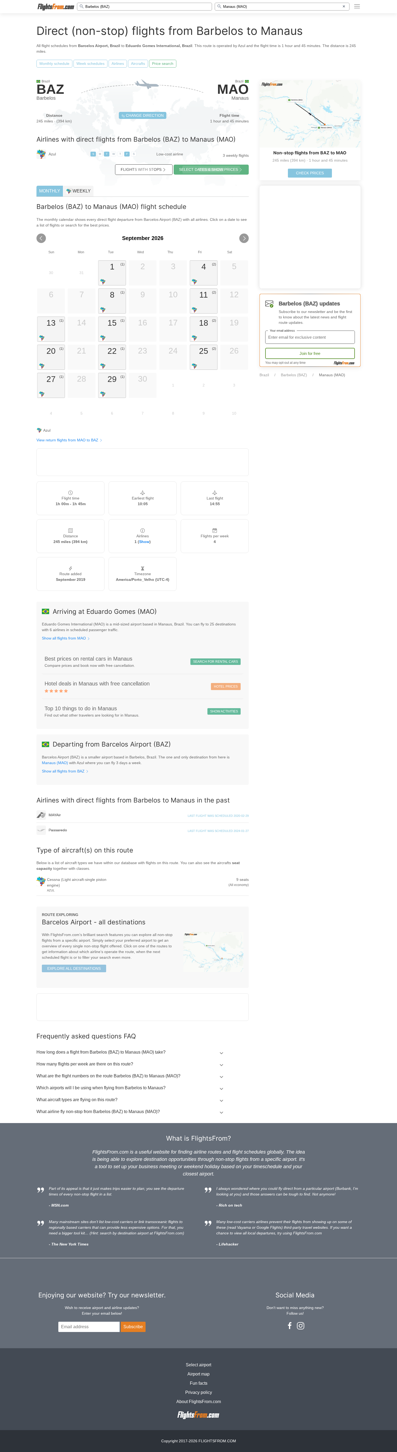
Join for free (310, 353)
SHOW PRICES (208, 169)
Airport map (198, 1374)
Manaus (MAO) (55, 763)
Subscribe (133, 1326)
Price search (162, 63)
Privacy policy (198, 1392)
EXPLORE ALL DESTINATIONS (74, 968)
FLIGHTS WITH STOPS (141, 169)
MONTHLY (49, 191)
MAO (233, 89)
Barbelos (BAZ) (294, 375)
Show (144, 541)
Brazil (264, 375)
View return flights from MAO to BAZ (67, 440)
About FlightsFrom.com (198, 1401)
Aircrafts (138, 63)
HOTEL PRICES (226, 686)
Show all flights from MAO (64, 638)
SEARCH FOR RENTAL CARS (215, 662)
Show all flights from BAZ (64, 771)
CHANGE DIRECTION (144, 115)
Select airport (198, 1365)
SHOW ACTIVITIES (224, 711)
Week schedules (90, 63)
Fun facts (198, 1383)
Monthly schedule (54, 63)
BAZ (50, 89)
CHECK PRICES (310, 173)
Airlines (118, 63)
